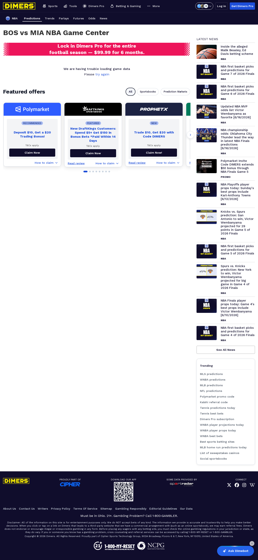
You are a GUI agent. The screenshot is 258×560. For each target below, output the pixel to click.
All (130, 91)
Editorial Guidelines (163, 508)
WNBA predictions (212, 379)
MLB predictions (211, 385)
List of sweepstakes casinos (219, 453)
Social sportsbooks (213, 458)
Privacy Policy (60, 508)
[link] (229, 485)
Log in (221, 6)
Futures (78, 18)
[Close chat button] (252, 543)
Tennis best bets (211, 413)
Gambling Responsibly (130, 508)
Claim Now (32, 152)
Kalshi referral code (214, 402)
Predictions (32, 18)
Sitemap (106, 508)
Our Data (186, 508)
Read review (76, 163)
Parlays (64, 18)
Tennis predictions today (217, 407)
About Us (9, 508)
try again (102, 74)
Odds (91, 18)
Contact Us (27, 508)
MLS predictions (211, 374)
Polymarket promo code (217, 396)
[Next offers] (190, 134)
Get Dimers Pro (242, 6)
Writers (43, 508)
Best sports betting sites (217, 441)
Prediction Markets (175, 91)
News (103, 18)
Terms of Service (85, 508)
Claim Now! (154, 152)
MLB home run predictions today (223, 447)
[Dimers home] (19, 6)
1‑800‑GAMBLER (164, 516)
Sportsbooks (148, 91)
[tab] (85, 171)
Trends (49, 18)
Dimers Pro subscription (217, 419)
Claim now (93, 153)
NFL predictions (211, 390)
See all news (225, 349)
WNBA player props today (218, 430)
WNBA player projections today (222, 424)
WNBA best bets (211, 436)
